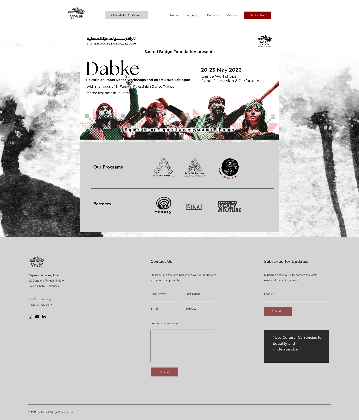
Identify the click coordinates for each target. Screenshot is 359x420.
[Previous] (85, 85)
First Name (158, 293)
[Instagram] (30, 316)
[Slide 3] (175, 134)
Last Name (193, 293)
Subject (190, 308)
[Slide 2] (184, 133)
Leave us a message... (165, 323)
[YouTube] (37, 316)
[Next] (273, 85)
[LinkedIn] (44, 316)
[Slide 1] (180, 133)
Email (155, 308)
